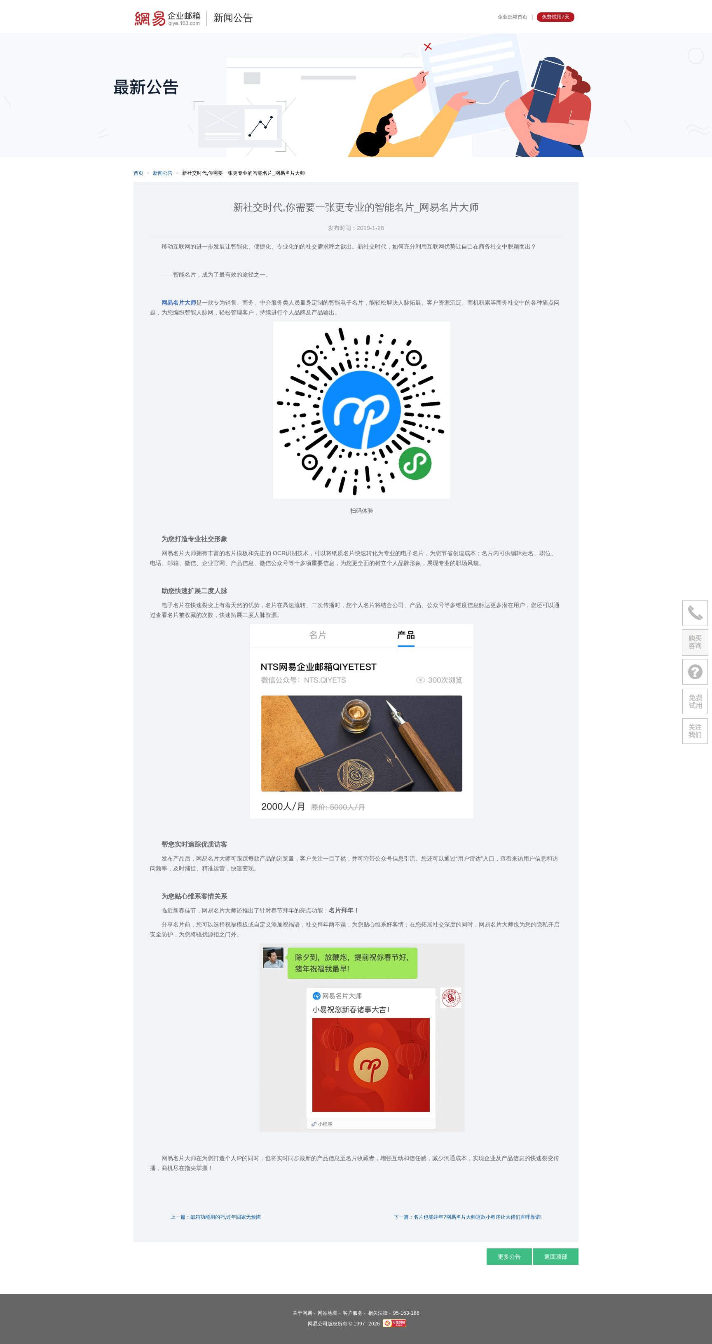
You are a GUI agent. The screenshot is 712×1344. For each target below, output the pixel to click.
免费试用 (695, 701)
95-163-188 (406, 1313)
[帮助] (695, 671)
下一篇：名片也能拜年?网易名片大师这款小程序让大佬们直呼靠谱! (467, 1217)
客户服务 (353, 1313)
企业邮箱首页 (512, 17)
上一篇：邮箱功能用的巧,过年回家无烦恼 (216, 1217)
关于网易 (302, 1313)
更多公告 (509, 1256)
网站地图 (327, 1313)
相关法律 (378, 1313)
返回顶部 (555, 1256)
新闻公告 (163, 173)
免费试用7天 (555, 17)
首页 (138, 173)
